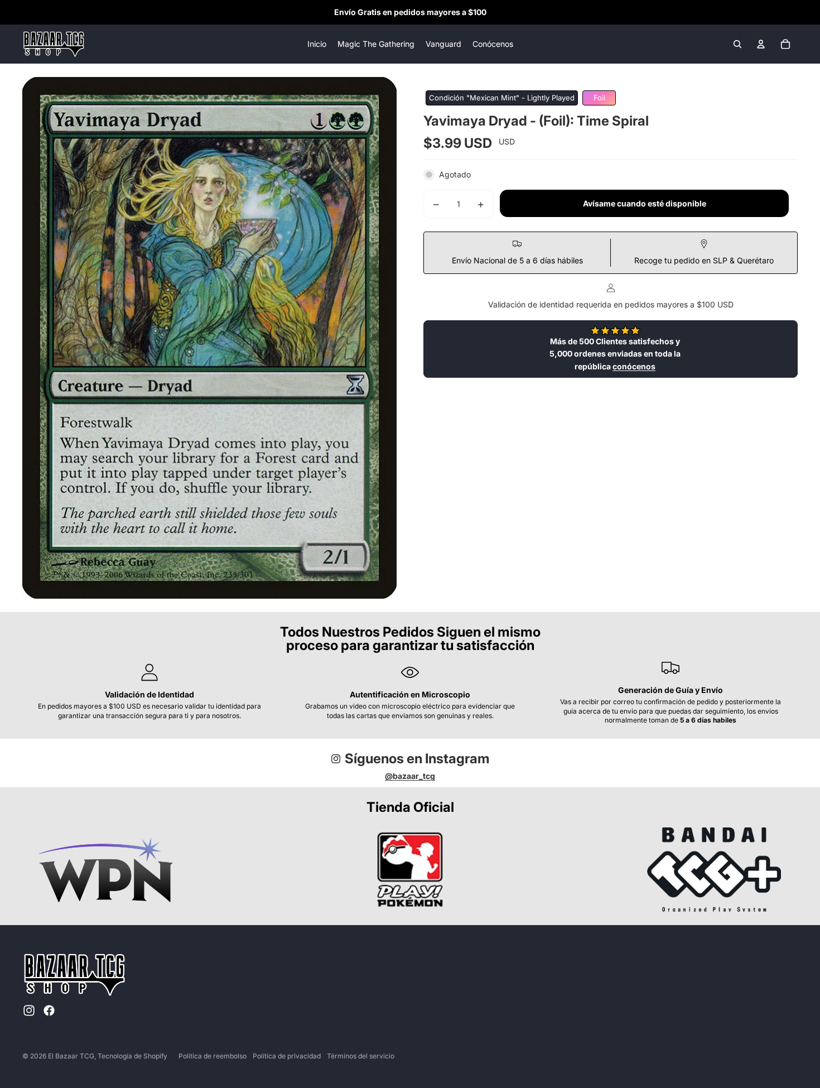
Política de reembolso (213, 1056)
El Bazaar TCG (71, 1056)
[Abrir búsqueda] (737, 44)
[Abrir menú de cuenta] (761, 44)
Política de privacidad (287, 1056)
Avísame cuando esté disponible (644, 204)
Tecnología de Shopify (132, 1056)
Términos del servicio (360, 1056)
